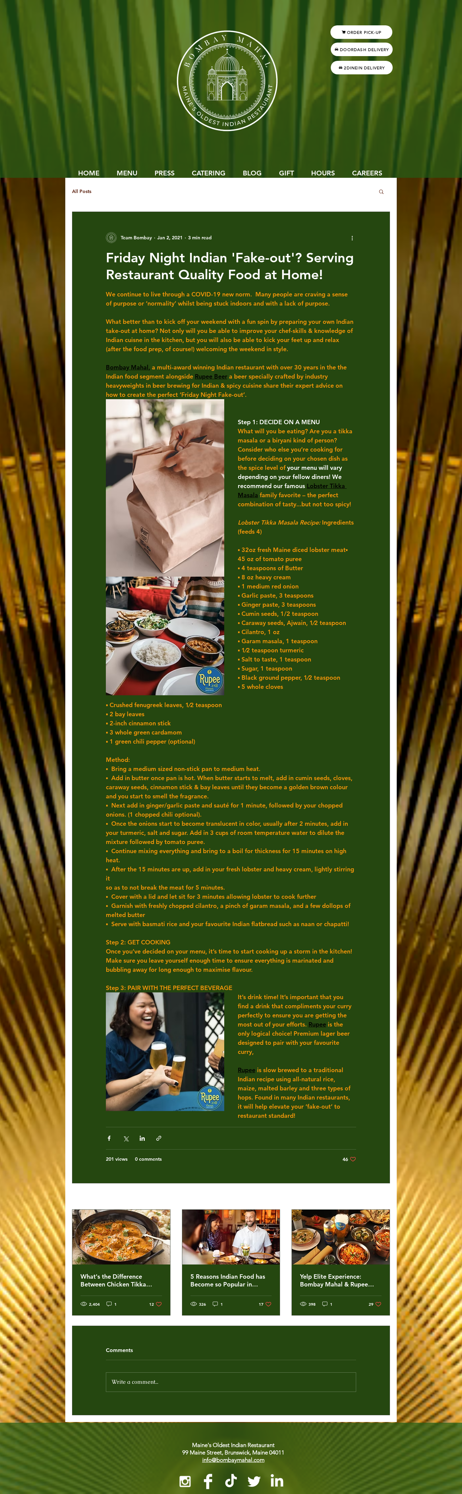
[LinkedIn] (277, 1481)
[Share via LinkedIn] (142, 1138)
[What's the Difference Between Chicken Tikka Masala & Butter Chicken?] (121, 1237)
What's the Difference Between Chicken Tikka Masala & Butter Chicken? (117, 1280)
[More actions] (352, 238)
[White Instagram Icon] (185, 1481)
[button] (381, 191)
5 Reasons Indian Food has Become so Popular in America (227, 1280)
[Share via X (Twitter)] (125, 1138)
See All (382, 1197)
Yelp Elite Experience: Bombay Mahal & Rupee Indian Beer (334, 1280)
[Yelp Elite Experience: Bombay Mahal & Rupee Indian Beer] (341, 1237)
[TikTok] (231, 1481)
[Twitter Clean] (254, 1481)
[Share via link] (159, 1138)
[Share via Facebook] (109, 1138)
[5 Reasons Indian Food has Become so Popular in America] (231, 1237)
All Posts (81, 191)
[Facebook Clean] (208, 1481)
